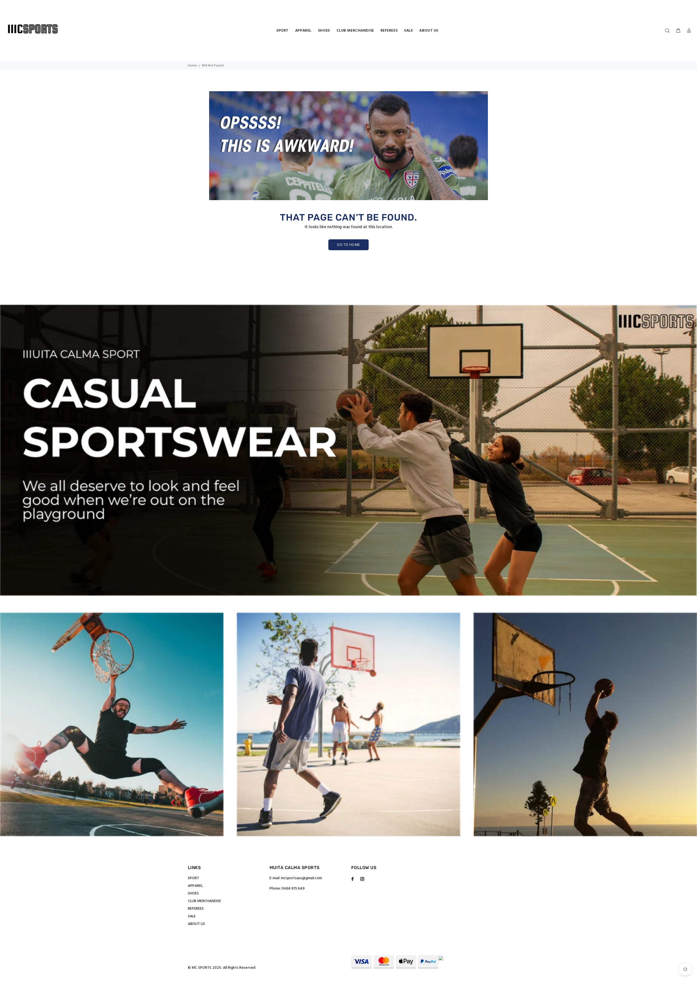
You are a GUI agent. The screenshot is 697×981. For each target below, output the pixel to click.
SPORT (193, 878)
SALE (192, 916)
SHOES (193, 893)
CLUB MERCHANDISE (204, 901)
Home (192, 65)
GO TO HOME (348, 245)
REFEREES (196, 909)
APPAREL (195, 886)
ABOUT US (196, 924)
